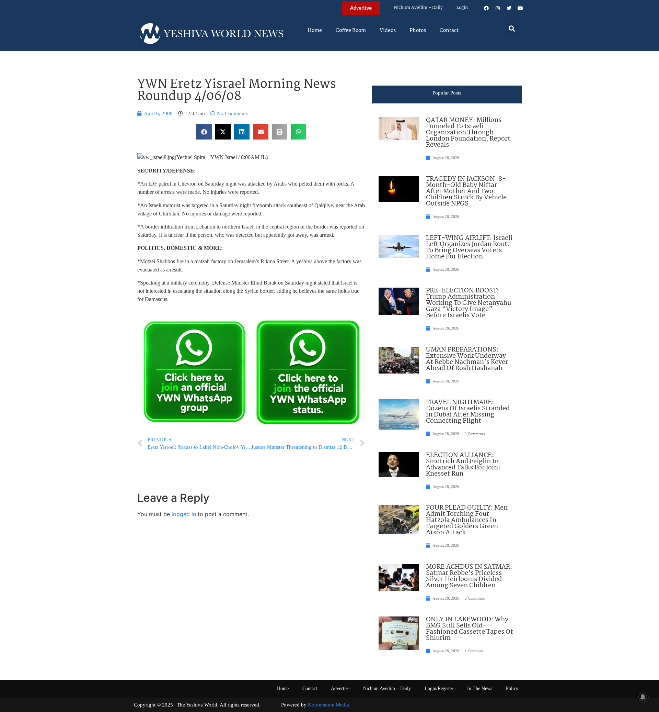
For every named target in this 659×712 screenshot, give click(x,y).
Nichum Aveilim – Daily (418, 7)
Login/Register (439, 688)
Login (462, 7)
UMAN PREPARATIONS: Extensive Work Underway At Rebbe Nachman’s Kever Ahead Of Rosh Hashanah (467, 359)
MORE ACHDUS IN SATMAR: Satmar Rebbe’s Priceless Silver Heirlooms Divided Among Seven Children (469, 576)
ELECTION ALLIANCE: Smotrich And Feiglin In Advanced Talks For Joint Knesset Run (463, 464)
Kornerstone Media (328, 705)
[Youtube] (520, 8)
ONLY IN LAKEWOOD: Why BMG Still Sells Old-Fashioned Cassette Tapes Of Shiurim (469, 628)
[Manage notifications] (642, 696)
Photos (417, 30)
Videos (388, 30)
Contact (449, 30)
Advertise (340, 688)
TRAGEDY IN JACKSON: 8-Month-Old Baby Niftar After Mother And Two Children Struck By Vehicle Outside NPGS (466, 191)
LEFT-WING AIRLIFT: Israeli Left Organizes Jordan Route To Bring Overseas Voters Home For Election (469, 247)
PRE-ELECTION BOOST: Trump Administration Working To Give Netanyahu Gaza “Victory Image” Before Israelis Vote (468, 303)
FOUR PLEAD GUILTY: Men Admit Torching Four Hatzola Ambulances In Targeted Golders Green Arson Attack (467, 520)
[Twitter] (509, 8)
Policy (512, 688)
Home (315, 30)
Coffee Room (351, 30)
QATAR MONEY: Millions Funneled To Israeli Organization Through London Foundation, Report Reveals (468, 132)
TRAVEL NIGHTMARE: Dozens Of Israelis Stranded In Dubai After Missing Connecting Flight (468, 411)
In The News (479, 688)
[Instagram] (497, 8)
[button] (512, 28)
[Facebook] (486, 8)
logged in (184, 514)
